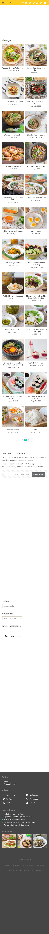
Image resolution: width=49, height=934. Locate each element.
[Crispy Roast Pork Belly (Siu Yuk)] (9, 841)
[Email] (45, 3)
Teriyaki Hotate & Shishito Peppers (19, 822)
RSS (8, 803)
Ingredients (28, 865)
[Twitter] (26, 3)
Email (32, 803)
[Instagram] (30, 3)
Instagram (34, 795)
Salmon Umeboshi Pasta (14, 819)
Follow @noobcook (14, 636)
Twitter (9, 799)
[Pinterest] (33, 3)
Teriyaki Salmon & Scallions (16, 825)
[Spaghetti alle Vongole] (40, 841)
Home (7, 865)
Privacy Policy (10, 784)
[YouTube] (37, 3)
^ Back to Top (25, 859)
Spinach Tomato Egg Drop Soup (18, 817)
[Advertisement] (26, 28)
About (6, 781)
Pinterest (33, 799)
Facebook (10, 795)
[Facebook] (23, 3)
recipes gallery (38, 457)
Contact (40, 865)
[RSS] (41, 3)
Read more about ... (26, 460)
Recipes (16, 865)
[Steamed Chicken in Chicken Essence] (24, 841)
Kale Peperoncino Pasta (14, 814)
